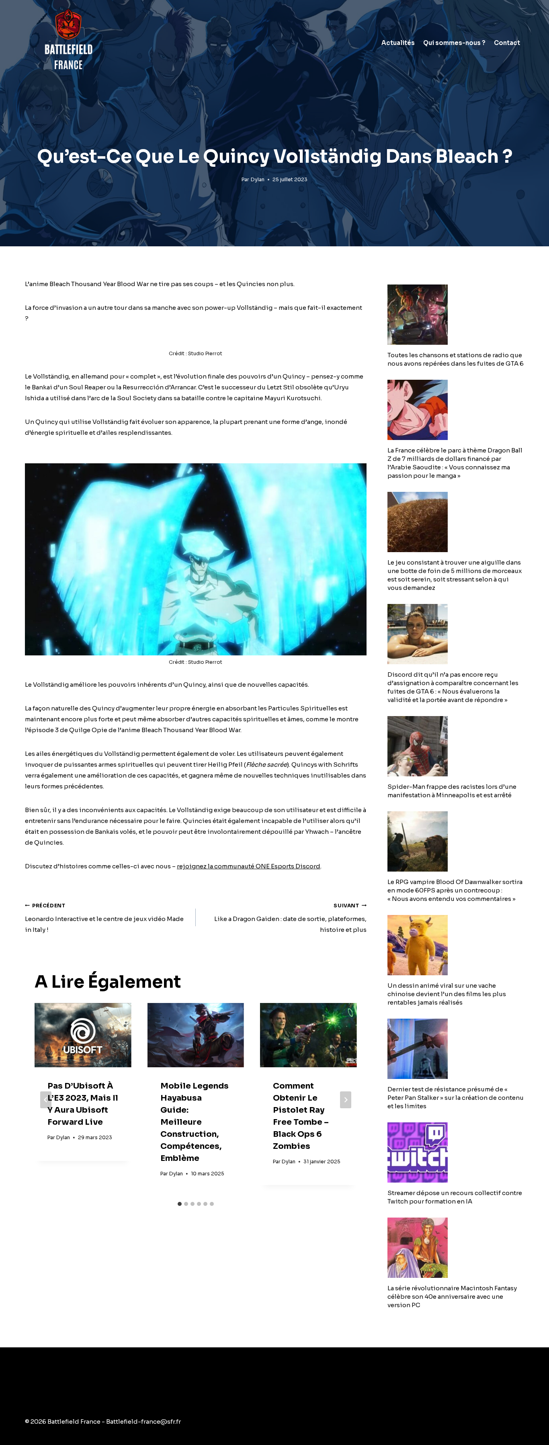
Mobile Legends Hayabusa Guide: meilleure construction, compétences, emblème (194, 1122)
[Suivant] (345, 1099)
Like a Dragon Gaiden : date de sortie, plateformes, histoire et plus (290, 918)
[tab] (180, 1204)
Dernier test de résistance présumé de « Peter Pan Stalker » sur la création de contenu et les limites (455, 1097)
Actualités (398, 43)
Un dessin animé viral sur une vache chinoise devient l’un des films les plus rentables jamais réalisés (446, 994)
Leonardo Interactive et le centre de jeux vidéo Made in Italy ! (104, 918)
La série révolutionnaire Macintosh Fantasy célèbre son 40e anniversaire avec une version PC (452, 1296)
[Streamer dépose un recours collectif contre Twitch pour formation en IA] (455, 1152)
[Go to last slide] (45, 1099)
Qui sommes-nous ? (454, 43)
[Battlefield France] (68, 43)
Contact (507, 43)
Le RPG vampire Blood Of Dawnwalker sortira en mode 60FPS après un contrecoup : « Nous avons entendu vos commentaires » (454, 890)
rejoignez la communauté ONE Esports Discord (248, 866)
